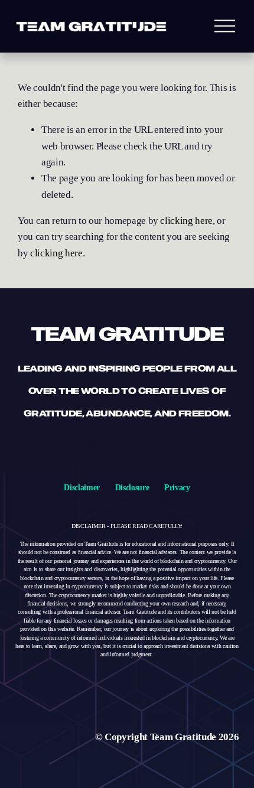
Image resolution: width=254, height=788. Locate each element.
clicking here (186, 220)
